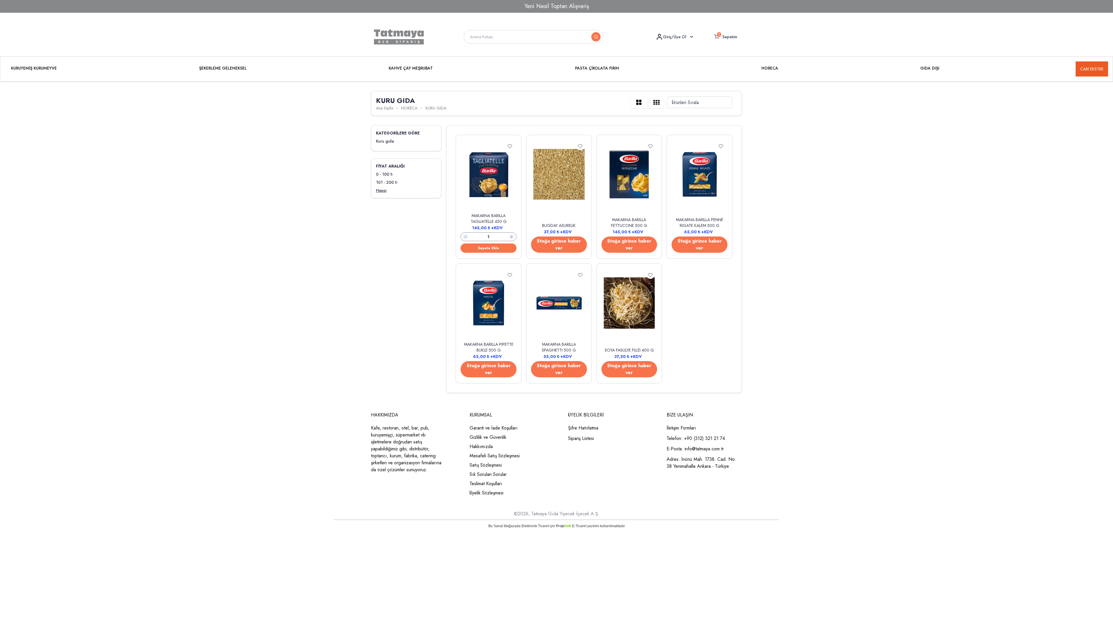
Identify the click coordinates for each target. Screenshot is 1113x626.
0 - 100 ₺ (384, 174)
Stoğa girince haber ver (559, 244)
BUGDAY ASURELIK (559, 225)
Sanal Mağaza (505, 526)
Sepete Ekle (488, 248)
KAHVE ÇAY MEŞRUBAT (411, 68)
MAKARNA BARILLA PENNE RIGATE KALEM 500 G (699, 222)
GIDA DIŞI (929, 68)
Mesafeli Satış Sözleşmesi (495, 455)
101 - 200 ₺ (386, 182)
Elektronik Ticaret (535, 526)
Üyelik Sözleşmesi (486, 492)
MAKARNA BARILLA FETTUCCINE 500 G (629, 222)
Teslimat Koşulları (486, 483)
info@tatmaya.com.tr (704, 448)
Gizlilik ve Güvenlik (488, 437)
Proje (563, 526)
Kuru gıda (385, 141)
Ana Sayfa (384, 108)
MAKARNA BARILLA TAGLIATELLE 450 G (489, 218)
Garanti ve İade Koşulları (494, 428)
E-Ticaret (579, 526)
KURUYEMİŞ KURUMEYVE (34, 68)
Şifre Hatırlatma (583, 428)
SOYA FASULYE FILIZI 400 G (629, 350)
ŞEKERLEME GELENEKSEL (223, 68)
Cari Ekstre (1091, 69)
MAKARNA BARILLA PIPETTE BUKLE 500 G (488, 347)
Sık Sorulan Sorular (488, 474)
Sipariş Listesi (581, 438)
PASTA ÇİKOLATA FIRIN (597, 68)
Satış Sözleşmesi (486, 465)
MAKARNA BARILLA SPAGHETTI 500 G (559, 347)
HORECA (769, 68)
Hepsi (381, 190)
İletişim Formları (681, 428)
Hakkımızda (481, 446)
